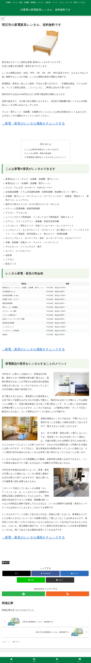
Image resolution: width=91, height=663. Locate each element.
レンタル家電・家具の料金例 (39, 153)
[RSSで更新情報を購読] (67, 593)
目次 (42, 144)
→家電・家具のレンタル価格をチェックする (33, 123)
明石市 (7, 562)
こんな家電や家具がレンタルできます (43, 149)
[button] (60, 580)
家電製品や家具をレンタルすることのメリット (46, 157)
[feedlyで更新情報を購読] (23, 593)
